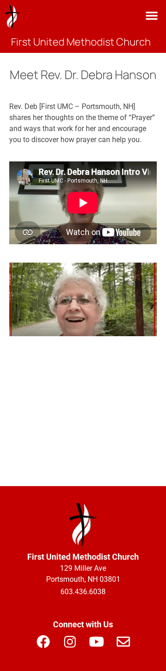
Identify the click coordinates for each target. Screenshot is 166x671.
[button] (151, 15)
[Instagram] (69, 641)
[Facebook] (43, 641)
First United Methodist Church (81, 42)
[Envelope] (123, 641)
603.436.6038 (83, 591)
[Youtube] (96, 641)
